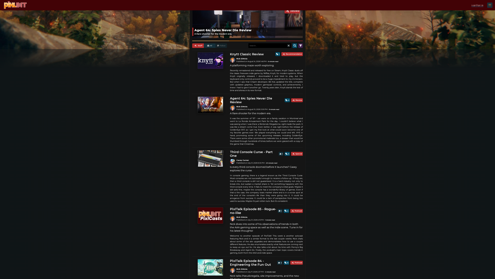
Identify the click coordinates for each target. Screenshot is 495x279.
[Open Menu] (489, 5)
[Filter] (300, 45)
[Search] (294, 45)
